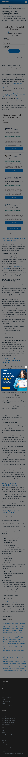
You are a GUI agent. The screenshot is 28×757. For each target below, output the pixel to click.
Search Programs (14, 754)
